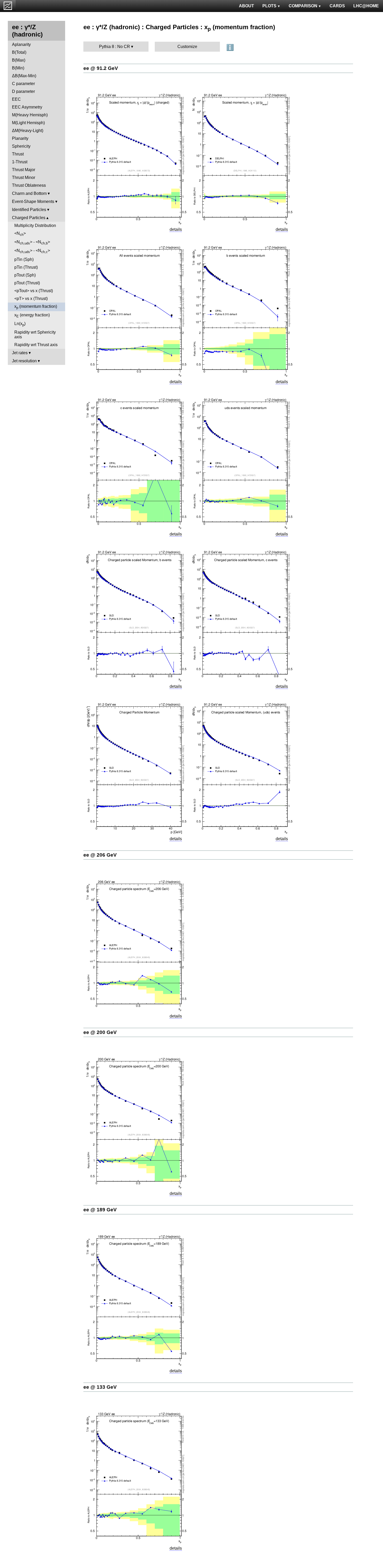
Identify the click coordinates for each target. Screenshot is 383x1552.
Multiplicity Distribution (35, 225)
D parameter (23, 91)
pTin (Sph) (24, 259)
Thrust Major (23, 169)
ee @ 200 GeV (100, 1032)
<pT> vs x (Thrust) (31, 298)
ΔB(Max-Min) (24, 76)
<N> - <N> (32, 242)
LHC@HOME (366, 6)
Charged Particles (28, 217)
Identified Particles (29, 209)
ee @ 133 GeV (100, 1387)
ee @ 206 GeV (100, 855)
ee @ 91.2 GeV (100, 68)
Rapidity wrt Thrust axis (36, 344)
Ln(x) (20, 324)
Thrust (18, 154)
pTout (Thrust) (27, 283)
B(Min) (18, 68)
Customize (187, 46)
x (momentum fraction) (35, 307)
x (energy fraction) (32, 315)
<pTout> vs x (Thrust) (33, 290)
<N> (20, 234)
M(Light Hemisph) (28, 123)
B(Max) (18, 60)
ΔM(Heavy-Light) (27, 130)
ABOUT (246, 6)
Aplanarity (21, 44)
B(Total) (19, 52)
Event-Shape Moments (33, 201)
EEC (16, 99)
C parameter (23, 83)
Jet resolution (24, 361)
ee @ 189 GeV (100, 1209)
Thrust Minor (23, 177)
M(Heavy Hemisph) (30, 115)
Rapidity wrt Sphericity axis (35, 334)
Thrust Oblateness (29, 185)
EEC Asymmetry (27, 107)
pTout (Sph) (25, 275)
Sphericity (21, 146)
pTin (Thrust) (26, 267)
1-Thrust (19, 162)
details (176, 229)
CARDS (337, 6)
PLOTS (269, 6)
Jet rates (20, 353)
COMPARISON (303, 6)
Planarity (20, 138)
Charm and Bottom (29, 193)
